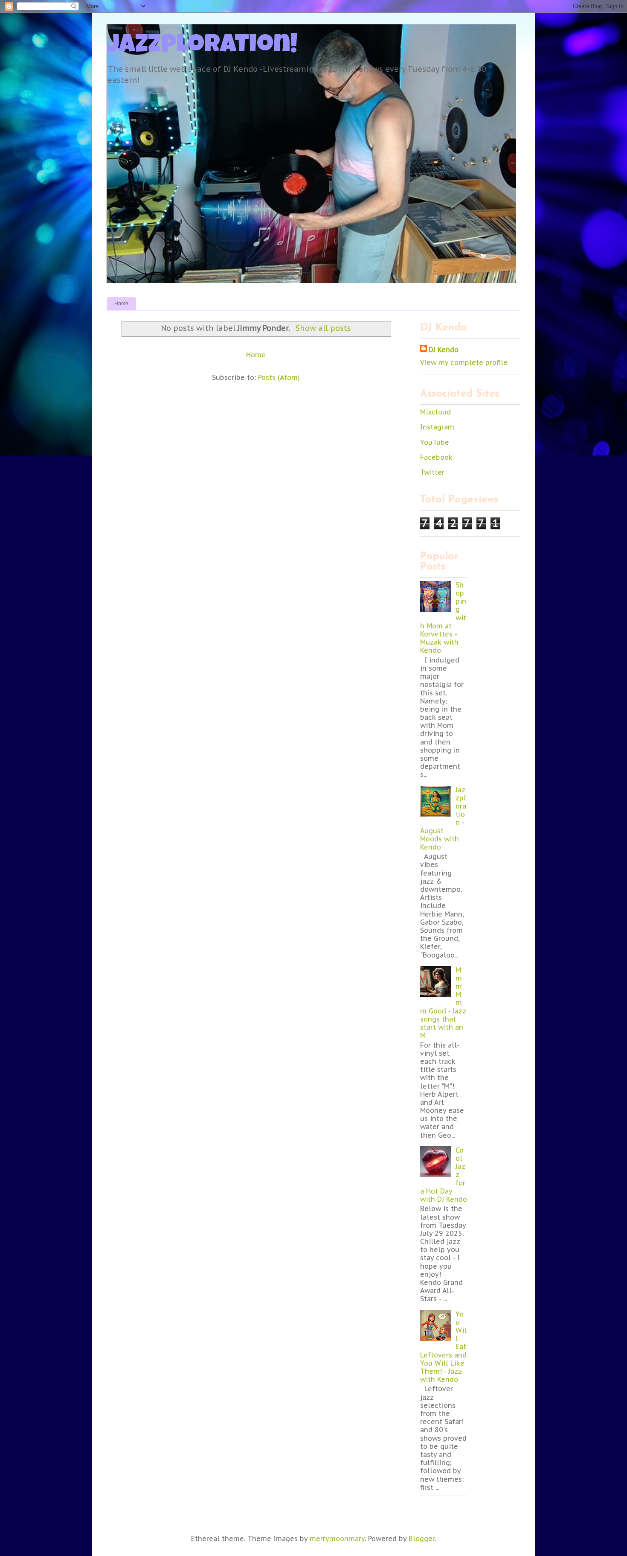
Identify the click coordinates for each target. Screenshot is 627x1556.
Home (121, 304)
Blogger (422, 1538)
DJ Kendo (444, 349)
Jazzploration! (202, 46)
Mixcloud (435, 412)
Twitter (432, 472)
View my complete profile (464, 362)
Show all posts (323, 328)
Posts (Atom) (279, 377)
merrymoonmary (337, 1538)
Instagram (437, 427)
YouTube (434, 442)
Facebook (436, 457)
